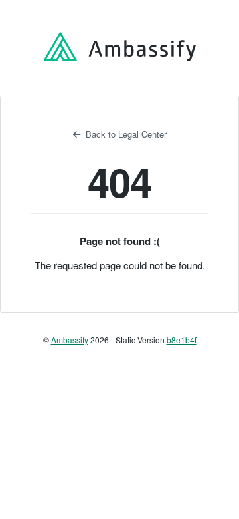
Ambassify (69, 339)
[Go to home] (119, 48)
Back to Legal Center (125, 134)
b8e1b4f (182, 339)
